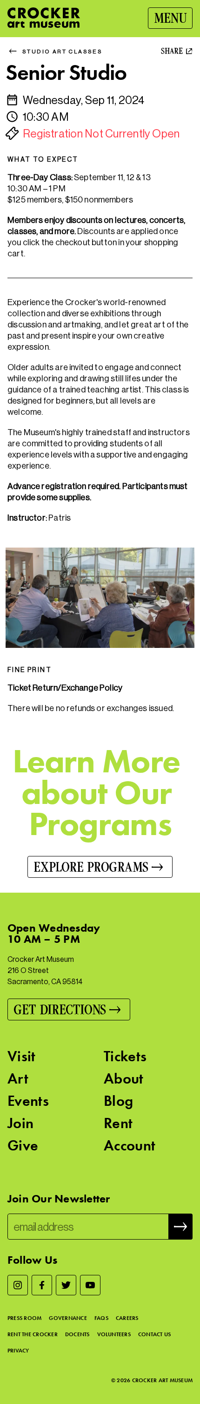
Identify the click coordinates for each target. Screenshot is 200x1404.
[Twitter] (66, 1285)
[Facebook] (42, 1285)
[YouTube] (90, 1285)
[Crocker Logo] (43, 17)
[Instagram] (17, 1285)
